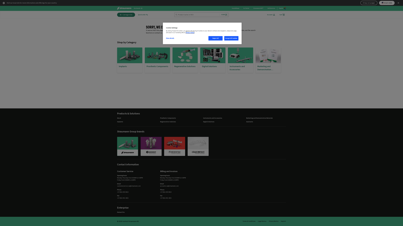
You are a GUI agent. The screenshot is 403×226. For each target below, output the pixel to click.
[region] (202, 33)
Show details (170, 38)
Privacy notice (190, 32)
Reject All (216, 38)
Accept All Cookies (231, 38)
